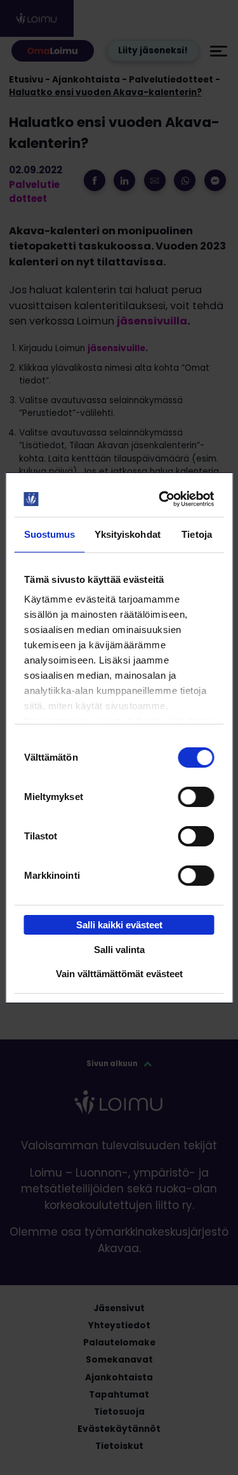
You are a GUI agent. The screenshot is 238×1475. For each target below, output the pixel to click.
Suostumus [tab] (50, 534)
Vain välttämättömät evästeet (119, 973)
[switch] (196, 797)
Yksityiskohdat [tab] (128, 534)
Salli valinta (119, 949)
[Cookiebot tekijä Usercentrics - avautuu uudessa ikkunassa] (163, 499)
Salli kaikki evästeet (119, 924)
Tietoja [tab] (197, 534)
